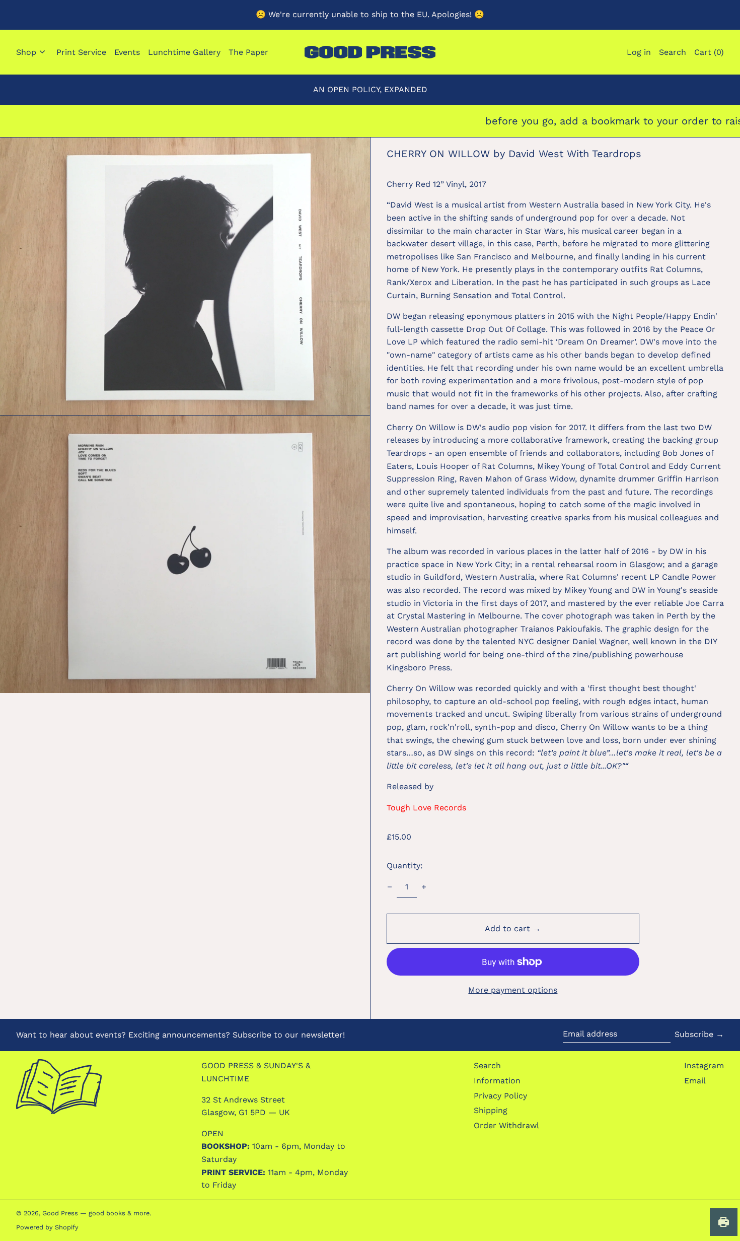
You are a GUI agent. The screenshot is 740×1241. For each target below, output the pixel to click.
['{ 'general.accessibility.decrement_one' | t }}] (390, 887)
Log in (639, 52)
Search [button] (672, 52)
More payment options (512, 990)
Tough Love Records (426, 807)
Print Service (81, 52)
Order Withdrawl (506, 1125)
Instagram (704, 1065)
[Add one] (424, 887)
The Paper (248, 52)
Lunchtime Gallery (184, 52)
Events (127, 52)
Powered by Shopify (47, 1227)
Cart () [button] (709, 52)
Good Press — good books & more (96, 1213)
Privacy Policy (500, 1095)
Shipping (490, 1110)
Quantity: (405, 865)
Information (497, 1080)
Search (487, 1065)
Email (695, 1080)
